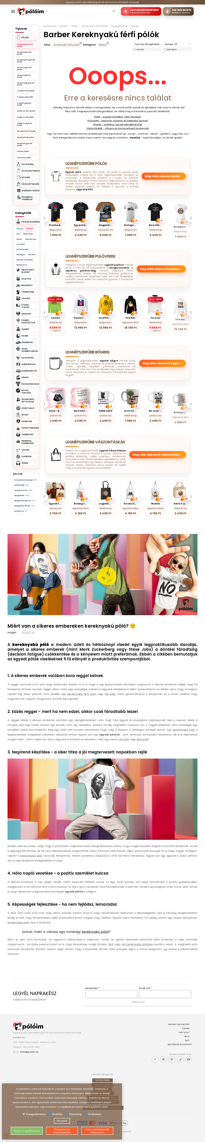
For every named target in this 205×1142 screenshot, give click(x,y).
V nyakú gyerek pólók (24, 104)
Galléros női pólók (25, 117)
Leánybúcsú (28, 364)
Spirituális (27, 408)
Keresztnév (92, 988)
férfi (110, 944)
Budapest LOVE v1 (135, 225)
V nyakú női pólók (25, 97)
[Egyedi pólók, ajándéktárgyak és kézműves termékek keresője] (28, 1026)
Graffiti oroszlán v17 (86, 318)
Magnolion (21, 495)
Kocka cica (56, 503)
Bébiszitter (21, 265)
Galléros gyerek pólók (24, 124)
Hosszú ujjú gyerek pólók (25, 84)
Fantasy (26, 313)
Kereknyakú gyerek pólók (26, 61)
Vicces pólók (102, 1080)
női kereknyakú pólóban (137, 944)
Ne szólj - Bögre (134, 410)
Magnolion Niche (24, 506)
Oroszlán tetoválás (136, 503)
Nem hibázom (107, 225)
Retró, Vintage (26, 391)
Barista (32, 254)
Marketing (75, 1114)
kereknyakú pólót (95, 932)
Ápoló (19, 239)
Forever (131, 318)
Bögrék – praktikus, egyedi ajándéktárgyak (117, 124)
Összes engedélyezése (26, 1131)
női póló (110, 694)
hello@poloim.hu (29, 1051)
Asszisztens (30, 239)
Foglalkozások (119, 26)
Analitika (57, 1114)
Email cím (145, 988)
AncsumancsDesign (25, 480)
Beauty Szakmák (24, 260)
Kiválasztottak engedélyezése (62, 1131)
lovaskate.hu (23, 490)
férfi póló (142, 739)
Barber (30, 228)
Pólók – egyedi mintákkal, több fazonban (117, 116)
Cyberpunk (27, 292)
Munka (80, 503)
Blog (187, 1036)
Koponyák (27, 357)
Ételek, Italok (25, 306)
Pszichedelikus (29, 384)
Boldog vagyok (158, 410)
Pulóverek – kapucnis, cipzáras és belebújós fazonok (118, 120)
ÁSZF (187, 1040)
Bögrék (25, 177)
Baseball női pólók (25, 137)
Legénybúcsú (29, 371)
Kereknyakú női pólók (24, 53)
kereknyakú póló (184, 730)
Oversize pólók (24, 157)
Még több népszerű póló (162, 176)
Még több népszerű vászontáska (156, 455)
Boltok (18, 474)
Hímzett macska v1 (160, 225)
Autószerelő (22, 249)
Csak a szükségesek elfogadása (97, 1131)
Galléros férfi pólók (26, 111)
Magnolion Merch (24, 500)
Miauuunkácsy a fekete (189, 318)
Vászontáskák (29, 184)
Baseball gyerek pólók (24, 144)
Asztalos (20, 244)
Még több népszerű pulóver (160, 269)
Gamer (25, 329)
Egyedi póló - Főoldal (55, 26)
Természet (27, 434)
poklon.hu (20, 511)
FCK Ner (106, 318)
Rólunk (185, 1028)
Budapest (27, 285)
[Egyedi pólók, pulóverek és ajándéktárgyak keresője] (30, 11)
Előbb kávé (80, 410)
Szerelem (26, 421)
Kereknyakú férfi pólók (25, 45)
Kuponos (171, 49)
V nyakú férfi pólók (26, 91)
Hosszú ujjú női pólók (23, 76)
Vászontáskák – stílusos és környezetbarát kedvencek (117, 128)
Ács (18, 234)
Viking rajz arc (158, 503)
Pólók (75, 26)
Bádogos (20, 254)
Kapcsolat (184, 1032)
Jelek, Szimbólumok (29, 350)
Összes (19, 229)
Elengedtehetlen (36, 1114)
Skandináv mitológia (27, 400)
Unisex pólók (23, 151)
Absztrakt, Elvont (28, 271)
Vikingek (26, 456)
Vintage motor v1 (84, 225)
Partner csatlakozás (178, 1024)
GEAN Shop (21, 485)
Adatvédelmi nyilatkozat (180, 1044)
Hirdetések (94, 1114)
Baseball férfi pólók (26, 131)
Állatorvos (28, 234)
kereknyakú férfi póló (81, 694)
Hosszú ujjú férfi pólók (24, 68)
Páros (25, 377)
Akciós (140, 49)
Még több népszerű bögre (161, 363)
